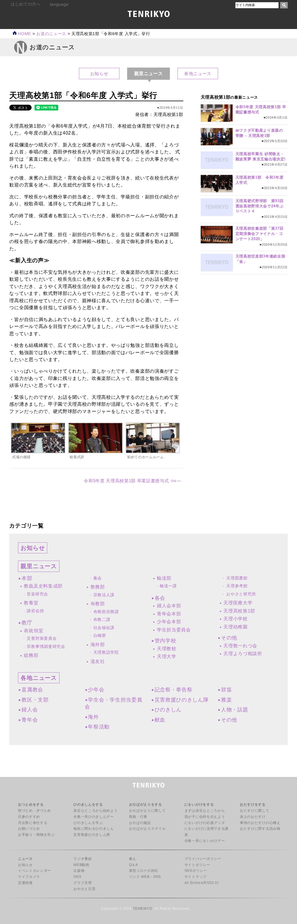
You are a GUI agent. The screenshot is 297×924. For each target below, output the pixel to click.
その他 (229, 638)
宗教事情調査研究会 (46, 646)
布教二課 (102, 619)
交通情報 (25, 883)
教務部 (97, 586)
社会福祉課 (104, 628)
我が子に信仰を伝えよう (204, 817)
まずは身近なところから (204, 811)
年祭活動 (99, 727)
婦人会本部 (169, 605)
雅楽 (226, 700)
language (59, 4)
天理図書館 (236, 578)
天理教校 (166, 648)
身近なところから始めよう (95, 811)
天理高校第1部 (239, 610)
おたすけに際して (254, 811)
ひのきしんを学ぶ (88, 823)
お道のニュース (51, 34)
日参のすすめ (29, 817)
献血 (160, 720)
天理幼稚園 (235, 626)
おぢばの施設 (140, 823)
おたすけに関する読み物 (260, 829)
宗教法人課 (104, 595)
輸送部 (164, 578)
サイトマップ (195, 877)
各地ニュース (197, 73)
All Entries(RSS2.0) (201, 883)
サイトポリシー (197, 865)
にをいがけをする (199, 804)
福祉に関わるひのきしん (93, 829)
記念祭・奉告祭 (173, 690)
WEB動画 (81, 865)
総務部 (31, 655)
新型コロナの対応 (143, 871)
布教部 (97, 603)
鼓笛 (226, 690)
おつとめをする (31, 804)
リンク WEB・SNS (145, 877)
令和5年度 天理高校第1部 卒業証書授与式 (126, 480)
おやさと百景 (84, 889)
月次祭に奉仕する (32, 823)
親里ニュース (39, 566)
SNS (77, 877)
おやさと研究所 (241, 594)
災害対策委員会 (42, 638)
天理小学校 (235, 618)
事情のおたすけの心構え (260, 823)
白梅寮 (99, 635)
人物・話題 (234, 710)
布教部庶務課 (106, 612)
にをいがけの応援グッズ (204, 823)
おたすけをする (253, 804)
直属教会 (32, 690)
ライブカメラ (29, 877)
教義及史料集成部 (43, 586)
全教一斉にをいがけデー (204, 841)
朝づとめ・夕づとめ (34, 811)
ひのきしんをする (88, 804)
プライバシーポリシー (202, 859)
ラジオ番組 (82, 859)
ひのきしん (168, 710)
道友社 (97, 661)
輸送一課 (168, 586)
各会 (160, 598)
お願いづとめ (29, 829)
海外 (93, 717)
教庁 (26, 623)
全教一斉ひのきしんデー (93, 817)
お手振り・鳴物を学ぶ (36, 835)
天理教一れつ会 (240, 645)
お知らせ (99, 73)
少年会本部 (169, 621)
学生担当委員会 (174, 629)
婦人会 (29, 710)
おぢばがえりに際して (147, 811)
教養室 (31, 602)
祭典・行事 (138, 817)
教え (132, 859)
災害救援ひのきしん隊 (182, 700)
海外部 (97, 644)
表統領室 (33, 630)
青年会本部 (169, 613)
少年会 (96, 690)
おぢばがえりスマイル (147, 829)
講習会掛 (35, 611)
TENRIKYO (142, 909)
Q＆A (133, 865)
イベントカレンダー (34, 871)
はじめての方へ (26, 4)
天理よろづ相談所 (242, 653)
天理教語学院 (106, 652)
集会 (97, 578)
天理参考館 (236, 586)
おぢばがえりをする (145, 804)
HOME (24, 34)
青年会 (29, 720)
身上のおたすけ (253, 817)
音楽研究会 (37, 594)
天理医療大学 (237, 602)
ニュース (25, 859)
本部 (26, 578)
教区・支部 (34, 700)
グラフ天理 (82, 883)
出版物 (78, 871)
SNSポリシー (195, 871)
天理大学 (166, 656)
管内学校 (165, 641)
